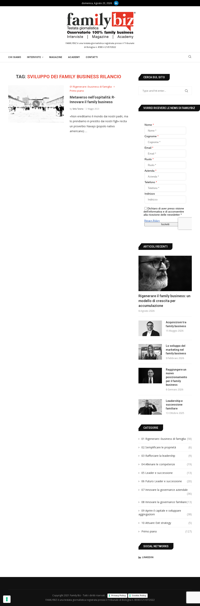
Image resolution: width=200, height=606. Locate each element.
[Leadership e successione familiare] (150, 407)
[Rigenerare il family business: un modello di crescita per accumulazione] (165, 273)
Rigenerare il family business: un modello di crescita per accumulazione (164, 301)
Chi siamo (14, 57)
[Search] (190, 57)
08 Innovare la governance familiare (166, 502)
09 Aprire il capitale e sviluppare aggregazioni (165, 512)
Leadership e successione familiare (174, 404)
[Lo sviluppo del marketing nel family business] (150, 352)
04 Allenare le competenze (166, 464)
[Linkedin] (116, 3)
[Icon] (36, 104)
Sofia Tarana (77, 108)
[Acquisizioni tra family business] (150, 328)
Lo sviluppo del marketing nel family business (176, 349)
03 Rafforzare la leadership (166, 456)
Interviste (34, 57)
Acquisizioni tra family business (176, 324)
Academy (74, 57)
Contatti (92, 57)
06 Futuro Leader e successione (166, 481)
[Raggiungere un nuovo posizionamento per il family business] (150, 375)
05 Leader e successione (166, 473)
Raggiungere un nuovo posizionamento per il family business (176, 377)
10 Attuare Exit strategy (166, 523)
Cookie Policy (139, 595)
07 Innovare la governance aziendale (166, 490)
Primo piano (166, 531)
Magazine (55, 57)
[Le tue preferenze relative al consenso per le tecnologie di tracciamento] (7, 599)
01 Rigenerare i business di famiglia (166, 439)
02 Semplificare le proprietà (166, 447)
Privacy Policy (118, 595)
